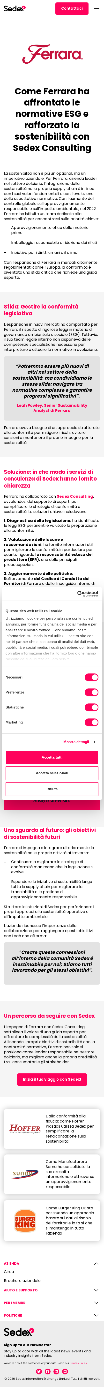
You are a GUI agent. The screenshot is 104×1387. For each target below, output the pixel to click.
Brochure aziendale (22, 1280)
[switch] (91, 692)
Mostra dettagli (76, 742)
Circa (9, 1271)
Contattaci (72, 8)
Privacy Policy (78, 1363)
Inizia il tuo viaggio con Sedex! (52, 1079)
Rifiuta (52, 789)
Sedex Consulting (75, 496)
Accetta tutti (52, 757)
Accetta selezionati (52, 773)
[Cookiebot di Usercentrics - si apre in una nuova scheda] (77, 594)
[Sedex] (15, 8)
